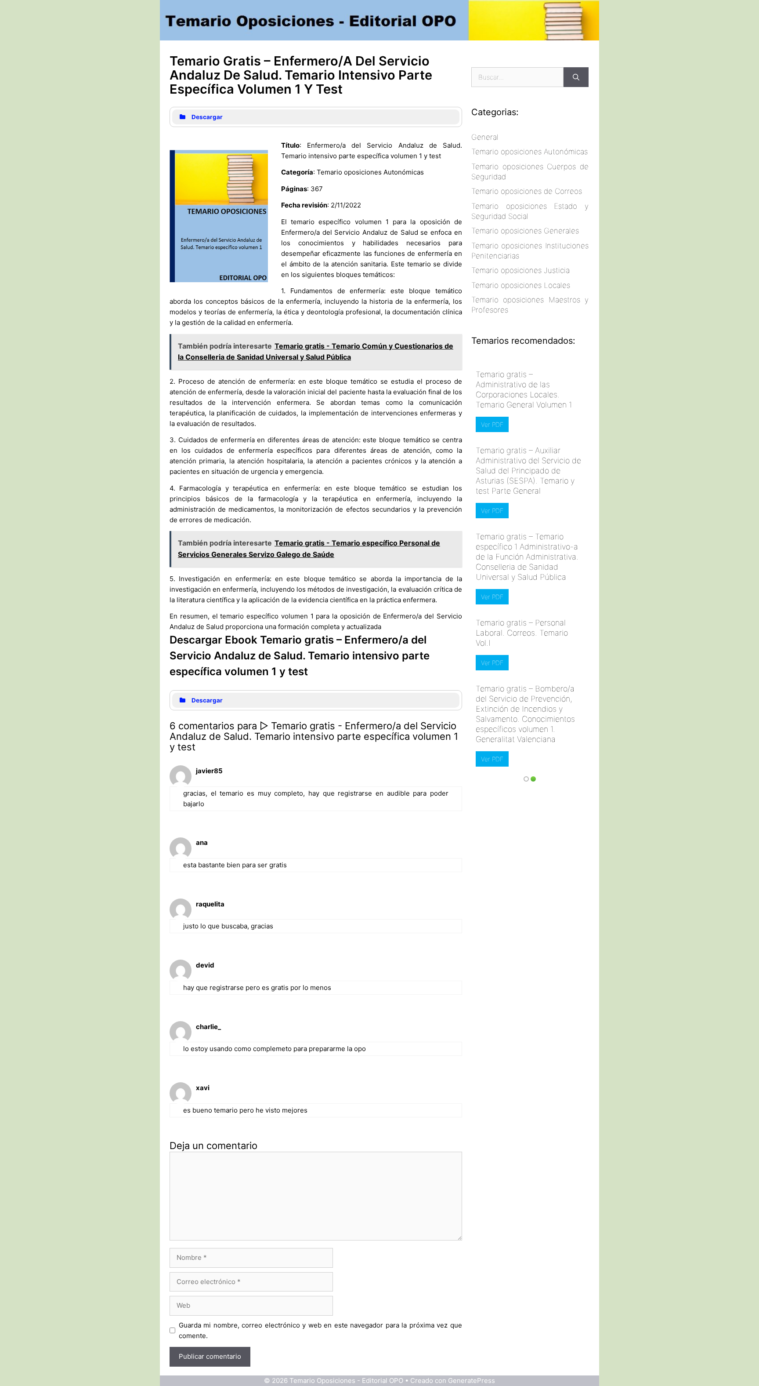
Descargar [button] (207, 116)
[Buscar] (576, 77)
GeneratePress (471, 1380)
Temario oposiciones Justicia (520, 270)
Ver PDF (492, 424)
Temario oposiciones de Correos (526, 191)
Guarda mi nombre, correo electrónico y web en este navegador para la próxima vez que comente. (320, 1330)
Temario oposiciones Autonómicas (529, 151)
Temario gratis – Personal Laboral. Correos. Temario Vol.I (522, 633)
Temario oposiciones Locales (520, 285)
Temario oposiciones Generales (525, 230)
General (485, 137)
